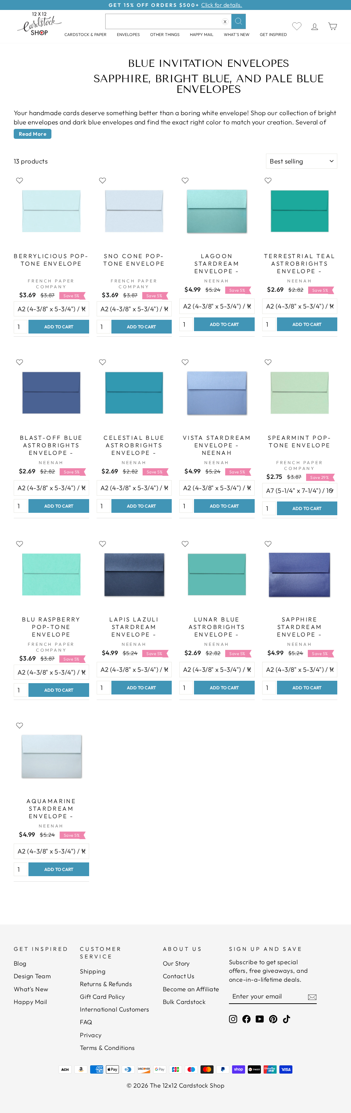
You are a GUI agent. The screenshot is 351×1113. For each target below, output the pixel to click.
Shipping (92, 971)
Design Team (32, 976)
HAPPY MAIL (202, 34)
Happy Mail (30, 1002)
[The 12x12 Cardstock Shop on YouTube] (260, 1018)
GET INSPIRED (273, 34)
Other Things (165, 34)
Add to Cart (58, 326)
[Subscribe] (312, 996)
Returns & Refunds (106, 984)
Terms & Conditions (107, 1048)
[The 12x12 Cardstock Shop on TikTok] (286, 1018)
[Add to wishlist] (19, 180)
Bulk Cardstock (184, 1002)
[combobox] (175, 21)
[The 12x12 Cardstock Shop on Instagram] (233, 1018)
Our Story (176, 963)
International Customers (114, 1009)
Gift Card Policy (102, 997)
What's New (237, 34)
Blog (20, 963)
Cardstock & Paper (85, 34)
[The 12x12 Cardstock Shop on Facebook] (246, 1018)
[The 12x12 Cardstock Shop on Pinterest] (273, 1018)
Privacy (90, 1035)
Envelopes (128, 34)
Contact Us (179, 976)
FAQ (86, 1022)
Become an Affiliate (191, 989)
